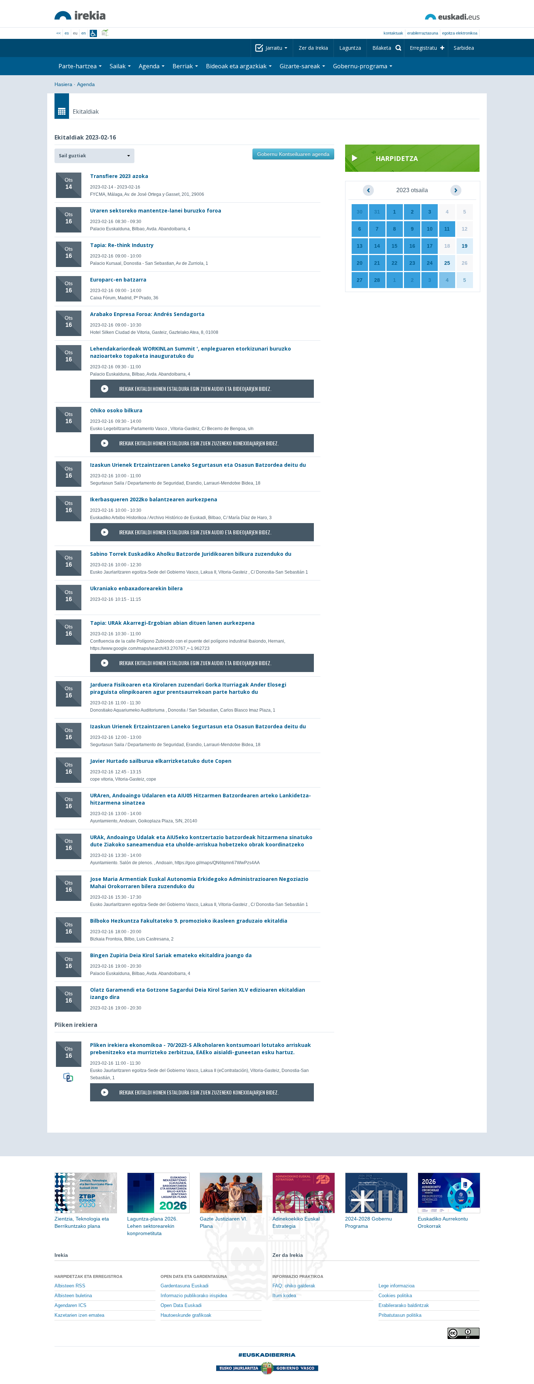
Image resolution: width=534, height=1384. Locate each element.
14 (377, 246)
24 (430, 263)
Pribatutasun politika (400, 1315)
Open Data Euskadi (181, 1305)
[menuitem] (385, 48)
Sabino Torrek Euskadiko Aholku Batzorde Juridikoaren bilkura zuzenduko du (190, 553)
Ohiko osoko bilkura (116, 410)
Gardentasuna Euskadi (185, 1285)
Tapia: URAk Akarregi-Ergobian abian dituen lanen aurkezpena (172, 622)
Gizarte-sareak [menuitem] (300, 66)
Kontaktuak (393, 33)
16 (412, 246)
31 (377, 212)
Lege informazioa (396, 1285)
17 (430, 246)
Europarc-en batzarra (118, 279)
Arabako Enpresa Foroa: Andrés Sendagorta (147, 314)
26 (465, 263)
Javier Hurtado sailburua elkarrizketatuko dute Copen (160, 760)
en (83, 33)
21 (377, 263)
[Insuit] (93, 33)
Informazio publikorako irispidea (194, 1295)
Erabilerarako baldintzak (404, 1305)
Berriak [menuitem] (183, 66)
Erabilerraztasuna (422, 33)
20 (360, 263)
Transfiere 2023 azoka (119, 176)
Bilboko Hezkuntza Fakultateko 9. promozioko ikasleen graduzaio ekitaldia (188, 920)
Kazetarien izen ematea (79, 1315)
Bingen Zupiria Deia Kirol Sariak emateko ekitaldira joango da (171, 955)
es (67, 33)
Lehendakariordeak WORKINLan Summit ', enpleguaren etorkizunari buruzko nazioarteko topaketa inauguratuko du (190, 352)
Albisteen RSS (69, 1285)
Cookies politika (395, 1295)
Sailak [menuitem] (118, 66)
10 (430, 229)
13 (360, 246)
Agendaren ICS (70, 1305)
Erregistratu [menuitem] (423, 47)
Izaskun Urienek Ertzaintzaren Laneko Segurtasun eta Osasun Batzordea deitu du (198, 464)
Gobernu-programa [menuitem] (361, 66)
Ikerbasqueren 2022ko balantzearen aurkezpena (153, 499)
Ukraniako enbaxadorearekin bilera (136, 588)
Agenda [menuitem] (150, 66)
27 (360, 280)
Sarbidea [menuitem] (464, 47)
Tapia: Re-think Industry (122, 245)
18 (447, 246)
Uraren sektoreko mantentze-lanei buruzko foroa (155, 210)
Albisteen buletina (73, 1295)
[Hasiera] (79, 15)
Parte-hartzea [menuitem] (78, 66)
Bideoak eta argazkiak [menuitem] (237, 66)
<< (58, 33)
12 (465, 229)
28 (377, 280)
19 (465, 246)
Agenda (86, 84)
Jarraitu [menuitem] (275, 47)
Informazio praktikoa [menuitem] (297, 1276)
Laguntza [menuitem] (350, 47)
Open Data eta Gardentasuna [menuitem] (194, 1276)
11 (447, 229)
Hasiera (63, 84)
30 (360, 212)
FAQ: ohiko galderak (293, 1285)
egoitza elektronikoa (459, 33)
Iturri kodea (284, 1295)
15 (394, 246)
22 (394, 263)
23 (412, 263)
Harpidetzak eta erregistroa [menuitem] (88, 1276)
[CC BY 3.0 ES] (464, 1333)
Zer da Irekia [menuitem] (313, 47)
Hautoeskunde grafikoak (186, 1315)
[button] (94, 156)
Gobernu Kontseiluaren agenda (293, 154)
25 (447, 263)
